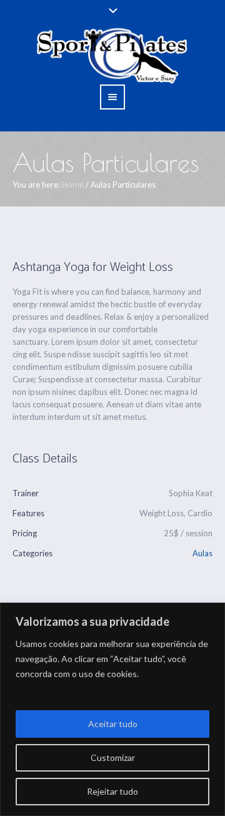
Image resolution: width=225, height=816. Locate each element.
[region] (112, 709)
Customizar (113, 757)
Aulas (202, 553)
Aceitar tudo (113, 723)
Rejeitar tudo (112, 791)
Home (73, 185)
